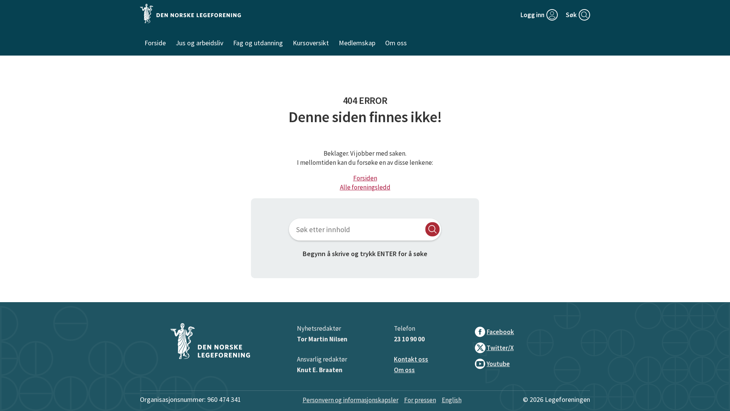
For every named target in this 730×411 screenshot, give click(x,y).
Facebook (500, 332)
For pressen (420, 400)
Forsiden (365, 178)
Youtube (498, 364)
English (452, 400)
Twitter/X (500, 348)
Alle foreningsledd (365, 187)
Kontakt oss (411, 359)
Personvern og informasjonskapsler (350, 400)
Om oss (404, 370)
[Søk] (432, 229)
